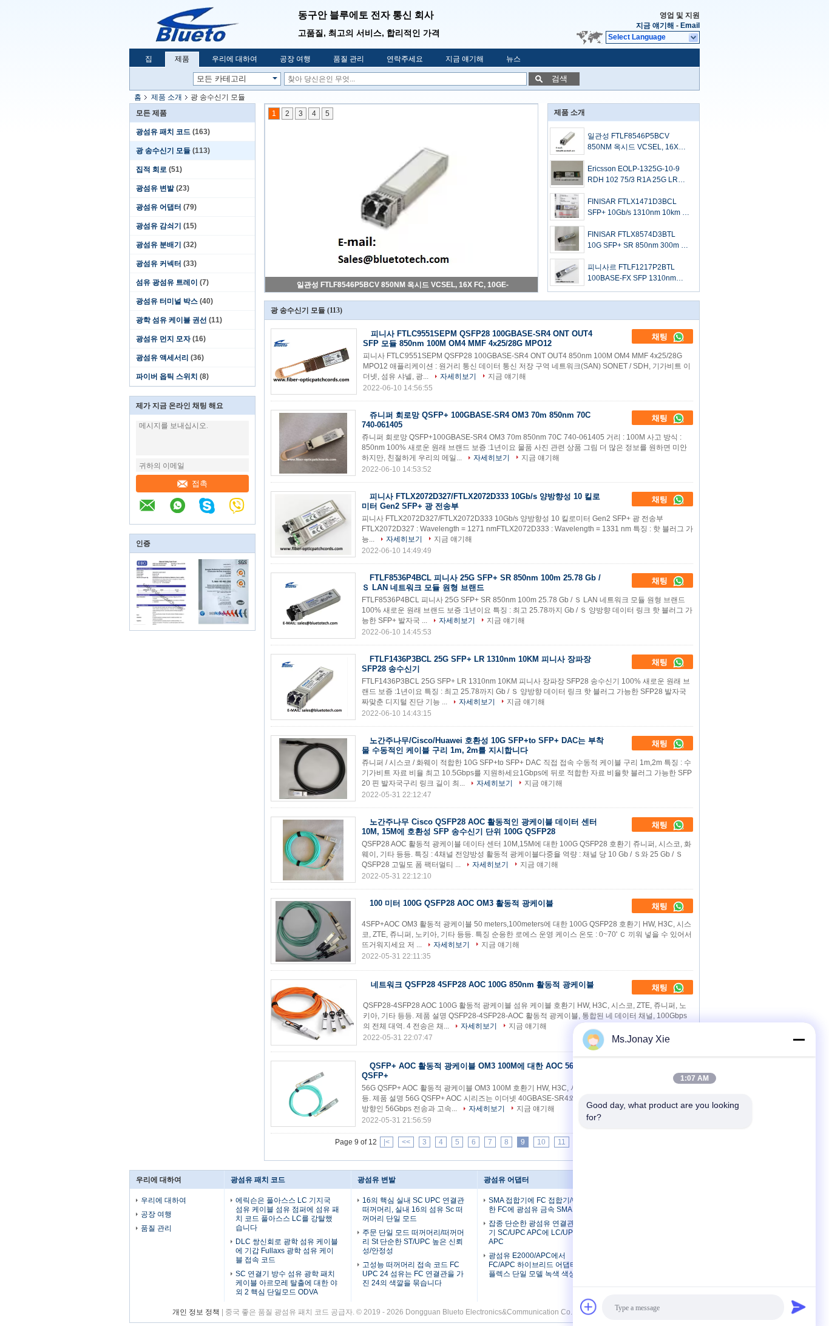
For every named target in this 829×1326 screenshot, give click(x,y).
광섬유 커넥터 (158, 263)
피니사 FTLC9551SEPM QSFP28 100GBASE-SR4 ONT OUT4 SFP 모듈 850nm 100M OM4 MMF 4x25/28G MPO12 (477, 338)
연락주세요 (405, 59)
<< (406, 1142)
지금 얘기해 (655, 25)
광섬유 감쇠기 (158, 226)
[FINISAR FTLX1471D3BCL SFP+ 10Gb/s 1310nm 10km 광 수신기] (567, 206)
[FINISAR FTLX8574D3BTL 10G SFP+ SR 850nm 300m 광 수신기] (567, 239)
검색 (559, 78)
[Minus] (798, 1039)
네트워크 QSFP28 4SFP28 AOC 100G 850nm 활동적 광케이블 (482, 984)
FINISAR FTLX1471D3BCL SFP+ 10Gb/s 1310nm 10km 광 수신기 (638, 207)
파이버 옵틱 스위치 (167, 376)
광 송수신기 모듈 (163, 150)
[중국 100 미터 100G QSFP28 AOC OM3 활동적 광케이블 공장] (313, 931)
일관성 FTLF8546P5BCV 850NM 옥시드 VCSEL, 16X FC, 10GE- (403, 284)
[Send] (798, 1306)
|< (387, 1142)
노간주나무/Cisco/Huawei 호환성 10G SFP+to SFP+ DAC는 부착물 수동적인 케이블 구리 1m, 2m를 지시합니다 (483, 745)
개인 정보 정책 (196, 1312)
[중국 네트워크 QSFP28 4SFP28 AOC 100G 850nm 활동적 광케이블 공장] (314, 1012)
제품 (182, 59)
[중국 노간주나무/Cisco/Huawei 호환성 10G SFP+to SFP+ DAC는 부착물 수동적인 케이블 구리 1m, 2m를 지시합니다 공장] (313, 768)
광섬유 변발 (155, 188)
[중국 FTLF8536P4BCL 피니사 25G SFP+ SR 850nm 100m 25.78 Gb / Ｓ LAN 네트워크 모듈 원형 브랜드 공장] (313, 606)
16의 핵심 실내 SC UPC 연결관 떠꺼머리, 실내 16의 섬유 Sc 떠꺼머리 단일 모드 (413, 1209)
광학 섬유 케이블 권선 (171, 320)
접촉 (200, 483)
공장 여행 (295, 59)
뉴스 (513, 59)
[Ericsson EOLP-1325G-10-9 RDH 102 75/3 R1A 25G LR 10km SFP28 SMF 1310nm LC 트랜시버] (567, 174)
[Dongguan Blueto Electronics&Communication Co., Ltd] (153, 511)
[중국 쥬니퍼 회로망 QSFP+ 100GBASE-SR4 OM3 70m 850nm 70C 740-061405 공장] (313, 443)
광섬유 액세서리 (162, 357)
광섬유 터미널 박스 (167, 301)
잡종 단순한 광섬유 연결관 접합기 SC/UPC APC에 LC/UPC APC (539, 1232)
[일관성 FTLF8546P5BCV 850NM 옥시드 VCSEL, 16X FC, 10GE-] (567, 141)
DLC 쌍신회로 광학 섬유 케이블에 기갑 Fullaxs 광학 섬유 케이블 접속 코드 (286, 1250)
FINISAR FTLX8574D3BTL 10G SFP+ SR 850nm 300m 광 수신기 (637, 240)
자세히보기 (458, 376)
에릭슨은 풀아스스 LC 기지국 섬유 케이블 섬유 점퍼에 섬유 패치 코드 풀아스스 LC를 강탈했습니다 (287, 1214)
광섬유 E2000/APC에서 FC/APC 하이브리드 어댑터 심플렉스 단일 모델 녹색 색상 (537, 1264)
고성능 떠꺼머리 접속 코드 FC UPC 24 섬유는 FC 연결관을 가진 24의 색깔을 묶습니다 (413, 1273)
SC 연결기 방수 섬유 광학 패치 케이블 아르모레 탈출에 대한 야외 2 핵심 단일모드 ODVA (286, 1283)
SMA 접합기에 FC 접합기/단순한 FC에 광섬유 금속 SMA (537, 1205)
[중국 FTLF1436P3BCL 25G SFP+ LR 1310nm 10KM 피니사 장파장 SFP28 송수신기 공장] (313, 687)
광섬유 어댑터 (158, 207)
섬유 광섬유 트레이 (167, 282)
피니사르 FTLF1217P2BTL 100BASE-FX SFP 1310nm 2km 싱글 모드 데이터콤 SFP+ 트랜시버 (636, 273)
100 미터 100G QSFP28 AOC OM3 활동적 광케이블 (461, 903)
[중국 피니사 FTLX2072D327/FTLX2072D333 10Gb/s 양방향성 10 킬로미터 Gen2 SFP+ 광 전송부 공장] (313, 524)
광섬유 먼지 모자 (163, 339)
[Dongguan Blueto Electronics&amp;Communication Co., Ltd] (213, 24)
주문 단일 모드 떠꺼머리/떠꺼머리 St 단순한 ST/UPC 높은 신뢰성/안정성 (413, 1241)
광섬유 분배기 (158, 244)
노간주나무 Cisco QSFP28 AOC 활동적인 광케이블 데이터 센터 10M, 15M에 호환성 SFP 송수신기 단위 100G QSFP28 (479, 826)
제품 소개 (166, 97)
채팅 (661, 336)
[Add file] (588, 1306)
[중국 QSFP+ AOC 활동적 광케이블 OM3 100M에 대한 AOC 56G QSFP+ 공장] (313, 1094)
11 (562, 1142)
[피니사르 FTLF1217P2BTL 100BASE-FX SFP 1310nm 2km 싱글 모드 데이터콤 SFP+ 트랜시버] (567, 272)
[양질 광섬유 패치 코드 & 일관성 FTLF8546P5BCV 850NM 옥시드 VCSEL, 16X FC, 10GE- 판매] (401, 197)
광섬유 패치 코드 (163, 131)
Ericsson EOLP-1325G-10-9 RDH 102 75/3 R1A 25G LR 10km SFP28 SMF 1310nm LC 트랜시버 (637, 175)
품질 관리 (348, 59)
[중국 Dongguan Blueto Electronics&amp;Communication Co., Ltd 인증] (161, 622)
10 (541, 1142)
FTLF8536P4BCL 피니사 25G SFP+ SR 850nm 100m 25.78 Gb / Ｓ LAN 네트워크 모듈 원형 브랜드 (481, 582)
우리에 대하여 (234, 59)
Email (690, 25)
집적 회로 (151, 169)
